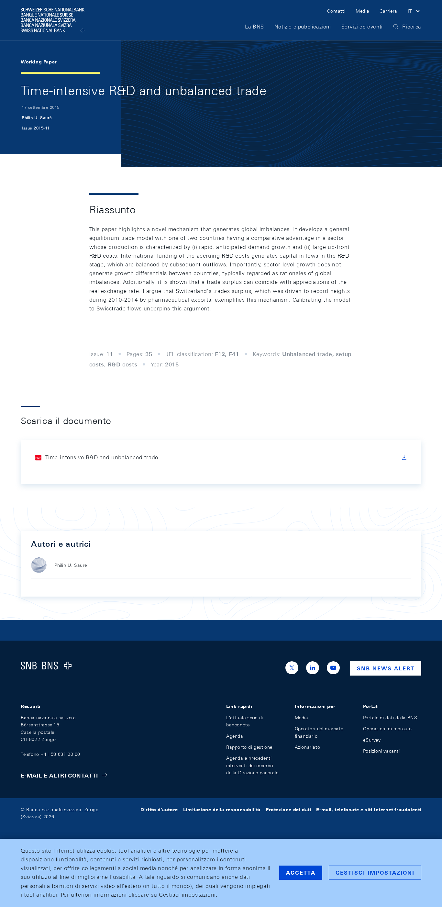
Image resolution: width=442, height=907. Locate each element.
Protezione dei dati (288, 809)
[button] (414, 12)
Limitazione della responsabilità (221, 809)
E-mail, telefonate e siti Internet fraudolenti (368, 809)
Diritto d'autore (159, 809)
